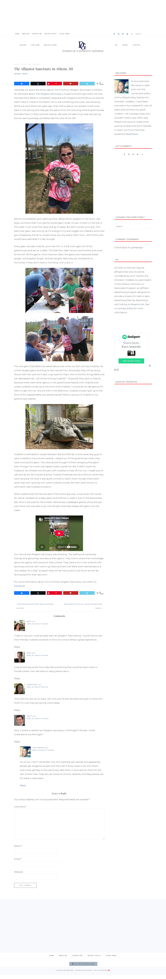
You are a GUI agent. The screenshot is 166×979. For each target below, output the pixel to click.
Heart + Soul (93, 970)
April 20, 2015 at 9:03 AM (37, 655)
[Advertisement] (83, 16)
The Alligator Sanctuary (48, 94)
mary (29, 621)
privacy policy (126, 308)
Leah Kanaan (38, 747)
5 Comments (35, 64)
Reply (17, 647)
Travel (25, 74)
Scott (29, 716)
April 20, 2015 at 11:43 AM (38, 718)
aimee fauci (32, 684)
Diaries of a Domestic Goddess (83, 46)
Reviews (17, 74)
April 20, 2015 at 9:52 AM (37, 687)
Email (18, 859)
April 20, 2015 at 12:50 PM (43, 750)
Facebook (19, 586)
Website (18, 872)
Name (18, 846)
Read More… (132, 134)
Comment (20, 807)
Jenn (29, 653)
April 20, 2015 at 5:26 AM (37, 624)
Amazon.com (137, 304)
